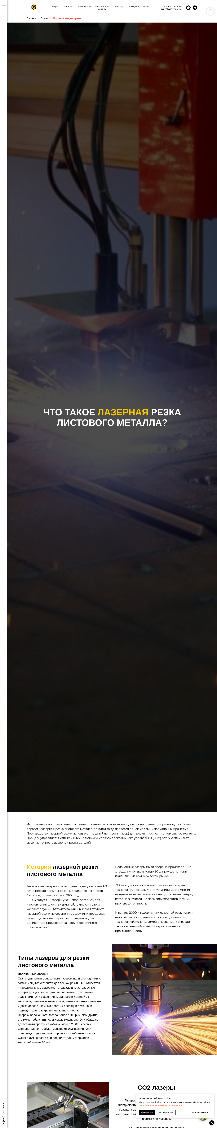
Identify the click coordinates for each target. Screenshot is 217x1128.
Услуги (55, 6)
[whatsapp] (188, 7)
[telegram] (195, 7)
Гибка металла (102, 6)
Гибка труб (119, 6)
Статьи (44, 18)
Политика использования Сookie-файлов (160, 1105)
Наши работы (84, 6)
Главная (31, 18)
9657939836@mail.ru (171, 9)
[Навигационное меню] (4, 4)
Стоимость (68, 6)
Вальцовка (134, 6)
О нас (146, 6)
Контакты (102, 9)
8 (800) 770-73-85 (172, 6)
